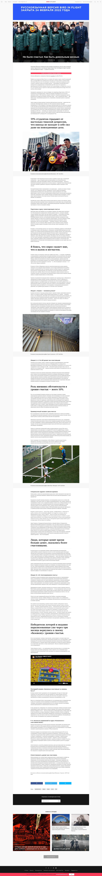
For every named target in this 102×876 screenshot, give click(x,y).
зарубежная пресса (38, 789)
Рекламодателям (38, 870)
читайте (53, 76)
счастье (52, 789)
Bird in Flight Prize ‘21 (23, 1)
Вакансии (31, 870)
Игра (6, 1)
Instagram (59, 73)
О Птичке (26, 870)
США (56, 789)
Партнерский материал (87, 1)
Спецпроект (15, 1)
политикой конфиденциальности (62, 874)
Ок (71, 874)
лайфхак (44, 789)
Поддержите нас (78, 1)
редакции (61, 872)
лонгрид (48, 789)
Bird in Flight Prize (59, 870)
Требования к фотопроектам (49, 870)
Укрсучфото (67, 870)
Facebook (50, 73)
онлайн (32, 215)
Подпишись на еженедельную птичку (51, 796)
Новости (9, 1)
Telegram (54, 73)
